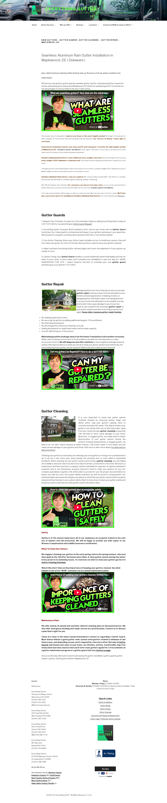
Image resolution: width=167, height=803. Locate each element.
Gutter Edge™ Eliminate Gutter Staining (105, 719)
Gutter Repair (105, 706)
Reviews (79, 25)
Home (34, 25)
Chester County (54, 773)
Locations (93, 25)
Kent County (36, 778)
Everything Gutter (71, 8)
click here (121, 196)
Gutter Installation (105, 702)
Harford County (48, 778)
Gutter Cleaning (105, 712)
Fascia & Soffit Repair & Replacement (105, 716)
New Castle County (39, 781)
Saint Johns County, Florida (42, 783)
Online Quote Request (82, 224)
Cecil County (55, 775)
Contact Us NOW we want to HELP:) (117, 25)
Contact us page (103, 650)
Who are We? (65, 25)
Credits (89, 795)
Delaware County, (38, 775)
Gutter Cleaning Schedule (53, 562)
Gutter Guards (105, 709)
